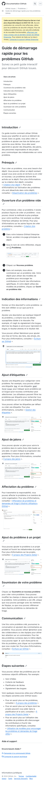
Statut (4, 779)
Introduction (10, 127)
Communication (12, 618)
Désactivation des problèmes (24, 193)
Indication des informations (20, 299)
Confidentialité (31, 776)
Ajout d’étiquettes (13, 375)
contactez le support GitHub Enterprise (23, 39)
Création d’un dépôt (11, 185)
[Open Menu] (40, 3)
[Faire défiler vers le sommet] (39, 782)
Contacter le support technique (15, 756)
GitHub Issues (10, 8)
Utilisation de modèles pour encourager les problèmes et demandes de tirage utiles (23, 731)
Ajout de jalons (11, 439)
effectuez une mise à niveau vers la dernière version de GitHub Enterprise (21, 34)
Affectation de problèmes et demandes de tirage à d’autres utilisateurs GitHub (19, 503)
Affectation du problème (18, 486)
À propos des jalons (11, 459)
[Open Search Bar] (35, 3)
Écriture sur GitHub (20, 649)
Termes (21, 776)
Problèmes (22, 8)
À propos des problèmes (26, 703)
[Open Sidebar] (3, 11)
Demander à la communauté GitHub (17, 753)
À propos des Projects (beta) (24, 555)
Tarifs (10, 779)
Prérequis (8, 162)
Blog (31, 779)
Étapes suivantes (13, 665)
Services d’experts (21, 779)
